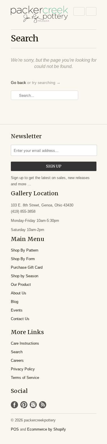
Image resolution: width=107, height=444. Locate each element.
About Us (18, 293)
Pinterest (23, 404)
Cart (91, 11)
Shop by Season (24, 276)
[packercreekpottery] (39, 14)
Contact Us (20, 319)
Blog (14, 302)
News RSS (42, 404)
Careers (17, 360)
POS (15, 429)
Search (17, 352)
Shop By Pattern (24, 250)
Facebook (14, 404)
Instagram (33, 404)
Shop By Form (23, 259)
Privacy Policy (23, 369)
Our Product (21, 284)
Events (17, 310)
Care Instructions (25, 343)
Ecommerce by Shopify (46, 429)
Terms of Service (25, 377)
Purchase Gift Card (27, 267)
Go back (18, 82)
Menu (79, 11)
